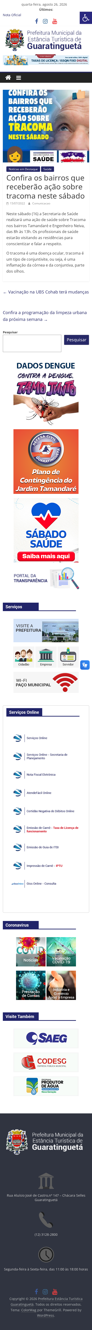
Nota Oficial (12, 15)
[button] (86, 18)
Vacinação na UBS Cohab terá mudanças (46, 292)
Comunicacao (41, 203)
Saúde (47, 169)
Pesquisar (10, 332)
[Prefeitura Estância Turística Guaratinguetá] (8, 78)
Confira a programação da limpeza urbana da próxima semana (45, 316)
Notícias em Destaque (23, 169)
